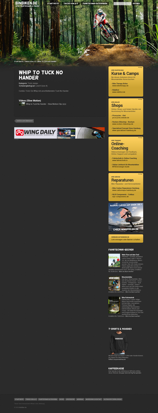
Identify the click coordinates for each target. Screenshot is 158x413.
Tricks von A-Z (71, 4)
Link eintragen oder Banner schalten (125, 240)
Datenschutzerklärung (113, 399)
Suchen (136, 4)
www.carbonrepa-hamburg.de (124, 190)
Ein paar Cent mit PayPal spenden (130, 373)
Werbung (80, 399)
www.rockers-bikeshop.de (122, 124)
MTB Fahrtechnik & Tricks (27, 6)
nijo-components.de (120, 197)
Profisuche (70, 399)
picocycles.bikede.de (120, 118)
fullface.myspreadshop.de (117, 359)
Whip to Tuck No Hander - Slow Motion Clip (44, 104)
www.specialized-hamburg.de (124, 130)
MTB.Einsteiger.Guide (120, 167)
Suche (61, 399)
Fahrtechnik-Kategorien (95, 4)
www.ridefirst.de (118, 92)
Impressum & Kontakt (93, 399)
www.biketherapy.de (120, 86)
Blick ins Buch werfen (126, 271)
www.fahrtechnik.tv (120, 160)
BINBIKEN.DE (26, 3)
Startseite (53, 4)
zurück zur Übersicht (25, 121)
